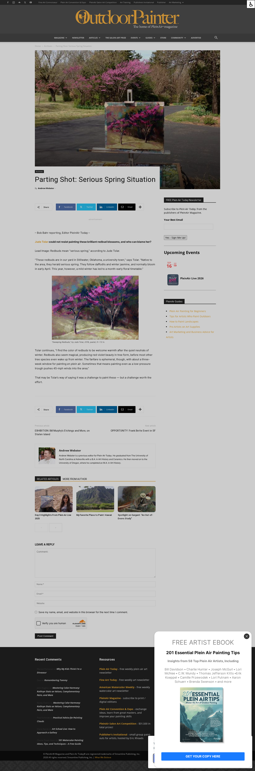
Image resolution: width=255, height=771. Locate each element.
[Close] (246, 636)
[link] (251, 4)
